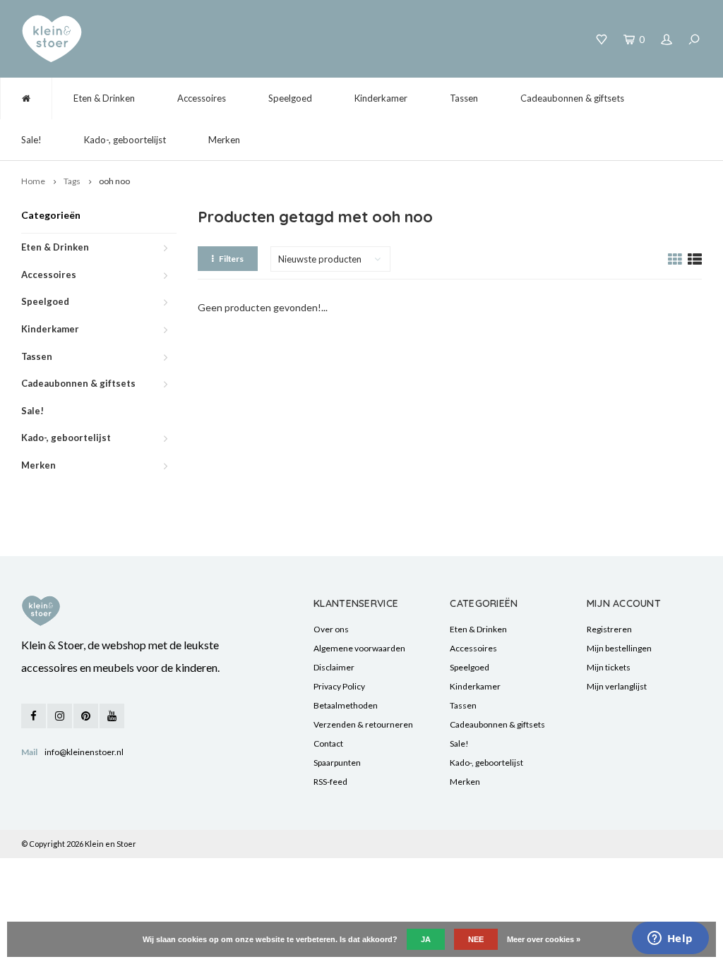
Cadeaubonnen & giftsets (572, 98)
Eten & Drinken (104, 98)
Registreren (609, 629)
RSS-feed (330, 781)
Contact (328, 743)
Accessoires (201, 98)
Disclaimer (333, 667)
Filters (231, 258)
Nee (476, 939)
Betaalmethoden (345, 705)
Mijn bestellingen (619, 648)
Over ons (331, 629)
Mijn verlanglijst (617, 686)
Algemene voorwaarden (359, 648)
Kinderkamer (380, 98)
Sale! (31, 139)
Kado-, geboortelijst (125, 139)
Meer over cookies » (543, 939)
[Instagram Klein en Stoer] (59, 716)
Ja (426, 939)
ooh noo (114, 181)
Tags (72, 181)
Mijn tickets (609, 667)
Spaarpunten (337, 762)
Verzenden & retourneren (363, 724)
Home (33, 181)
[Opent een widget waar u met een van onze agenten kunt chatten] (670, 939)
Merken (224, 139)
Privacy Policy (339, 686)
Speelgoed (290, 98)
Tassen (464, 98)
